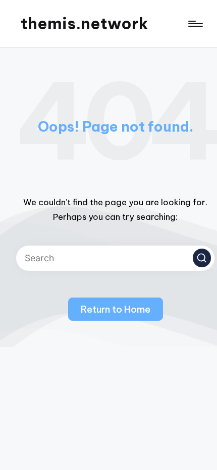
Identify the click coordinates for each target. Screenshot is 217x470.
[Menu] (194, 24)
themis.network (84, 23)
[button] (202, 258)
